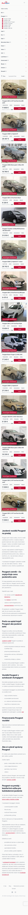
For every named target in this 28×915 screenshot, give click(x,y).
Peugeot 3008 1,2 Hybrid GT (10, 134)
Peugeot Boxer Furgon (9, 22)
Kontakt (14, 888)
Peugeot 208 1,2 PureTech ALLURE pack (13, 292)
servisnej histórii (10, 833)
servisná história (9, 605)
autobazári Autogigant (9, 862)
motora (8, 599)
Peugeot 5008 (7, 18)
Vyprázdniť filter (12, 76)
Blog (10, 886)
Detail (19, 108)
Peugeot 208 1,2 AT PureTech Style (12, 323)
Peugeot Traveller (8, 23)
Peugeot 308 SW (8, 28)
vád (23, 712)
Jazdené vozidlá (6, 640)
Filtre (4, 76)
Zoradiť (22, 76)
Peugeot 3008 (7, 25)
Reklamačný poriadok (19, 886)
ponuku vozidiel (11, 779)
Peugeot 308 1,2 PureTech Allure (11, 197)
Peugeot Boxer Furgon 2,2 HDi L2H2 (12, 354)
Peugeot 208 (7, 26)
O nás (5, 886)
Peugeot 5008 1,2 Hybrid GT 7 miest (12, 261)
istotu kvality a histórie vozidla (10, 799)
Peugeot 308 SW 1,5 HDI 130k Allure (12, 416)
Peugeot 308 (7, 20)
